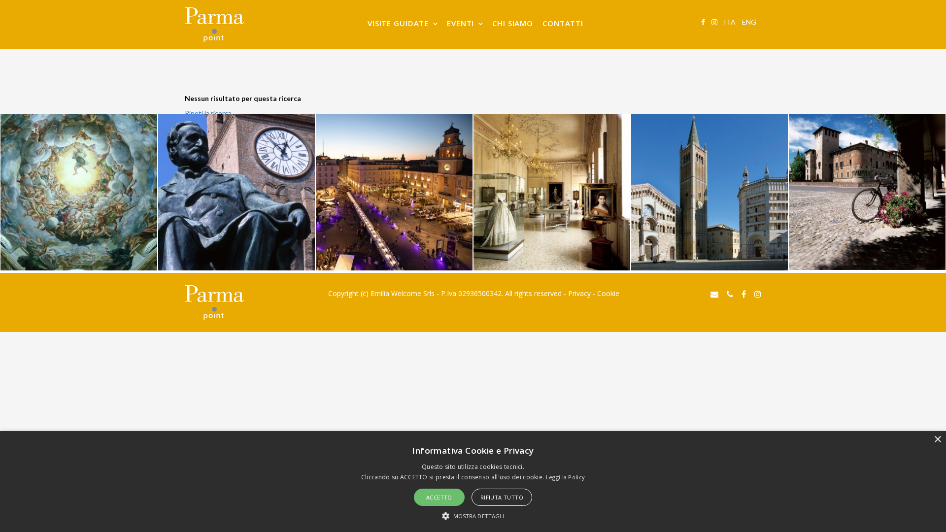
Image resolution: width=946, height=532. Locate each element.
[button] (473, 515)
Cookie (608, 293)
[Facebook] (703, 22)
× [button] (937, 439)
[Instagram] (714, 22)
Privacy (579, 293)
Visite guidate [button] (398, 23)
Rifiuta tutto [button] (501, 497)
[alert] (473, 481)
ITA (730, 22)
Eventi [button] (460, 23)
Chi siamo (512, 23)
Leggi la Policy (565, 477)
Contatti (562, 23)
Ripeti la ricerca (208, 113)
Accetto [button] (439, 497)
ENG (749, 22)
